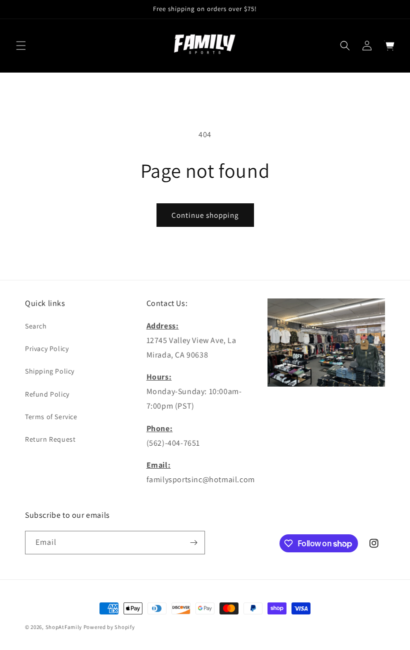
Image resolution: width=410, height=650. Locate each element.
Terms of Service (51, 416)
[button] (21, 46)
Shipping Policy (49, 371)
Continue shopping (205, 215)
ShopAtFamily (64, 626)
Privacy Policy (46, 348)
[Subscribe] (193, 542)
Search (36, 326)
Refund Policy (47, 394)
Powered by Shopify (109, 626)
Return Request (50, 439)
